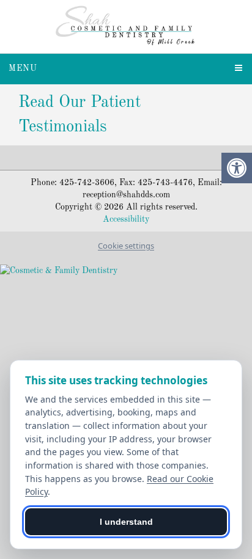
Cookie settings (126, 245)
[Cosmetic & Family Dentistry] (126, 270)
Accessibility (126, 219)
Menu (23, 68)
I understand (126, 522)
